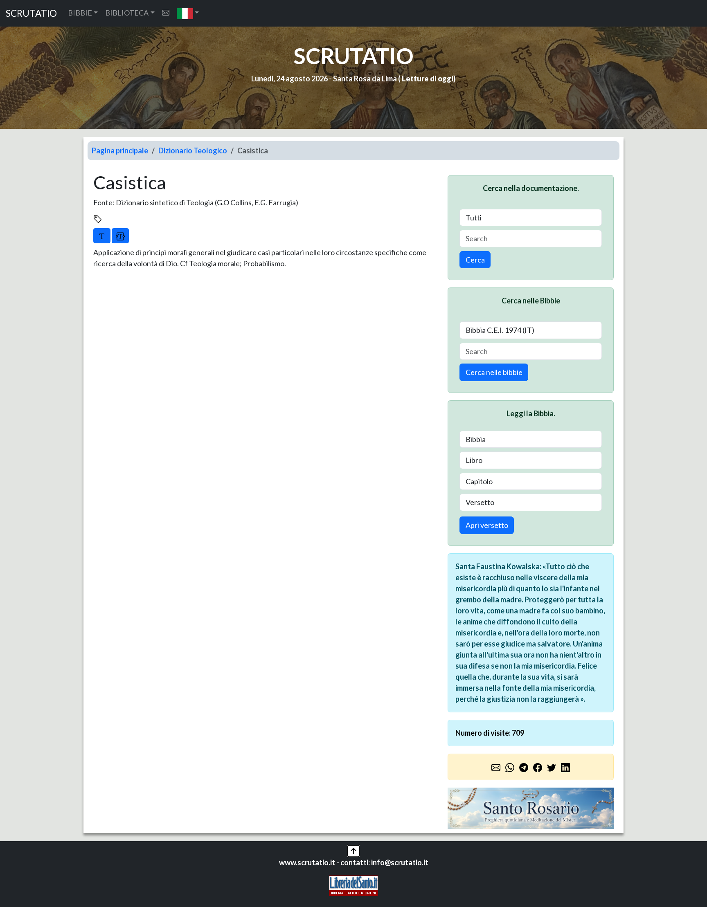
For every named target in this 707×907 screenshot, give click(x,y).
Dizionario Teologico (192, 150)
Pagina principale (120, 150)
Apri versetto (487, 525)
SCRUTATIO (31, 13)
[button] (188, 13)
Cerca (475, 259)
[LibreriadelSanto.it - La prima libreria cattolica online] (353, 884)
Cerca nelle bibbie (494, 372)
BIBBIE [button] (80, 12)
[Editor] (120, 235)
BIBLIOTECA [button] (127, 12)
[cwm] (165, 13)
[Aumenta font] (101, 235)
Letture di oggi (427, 78)
